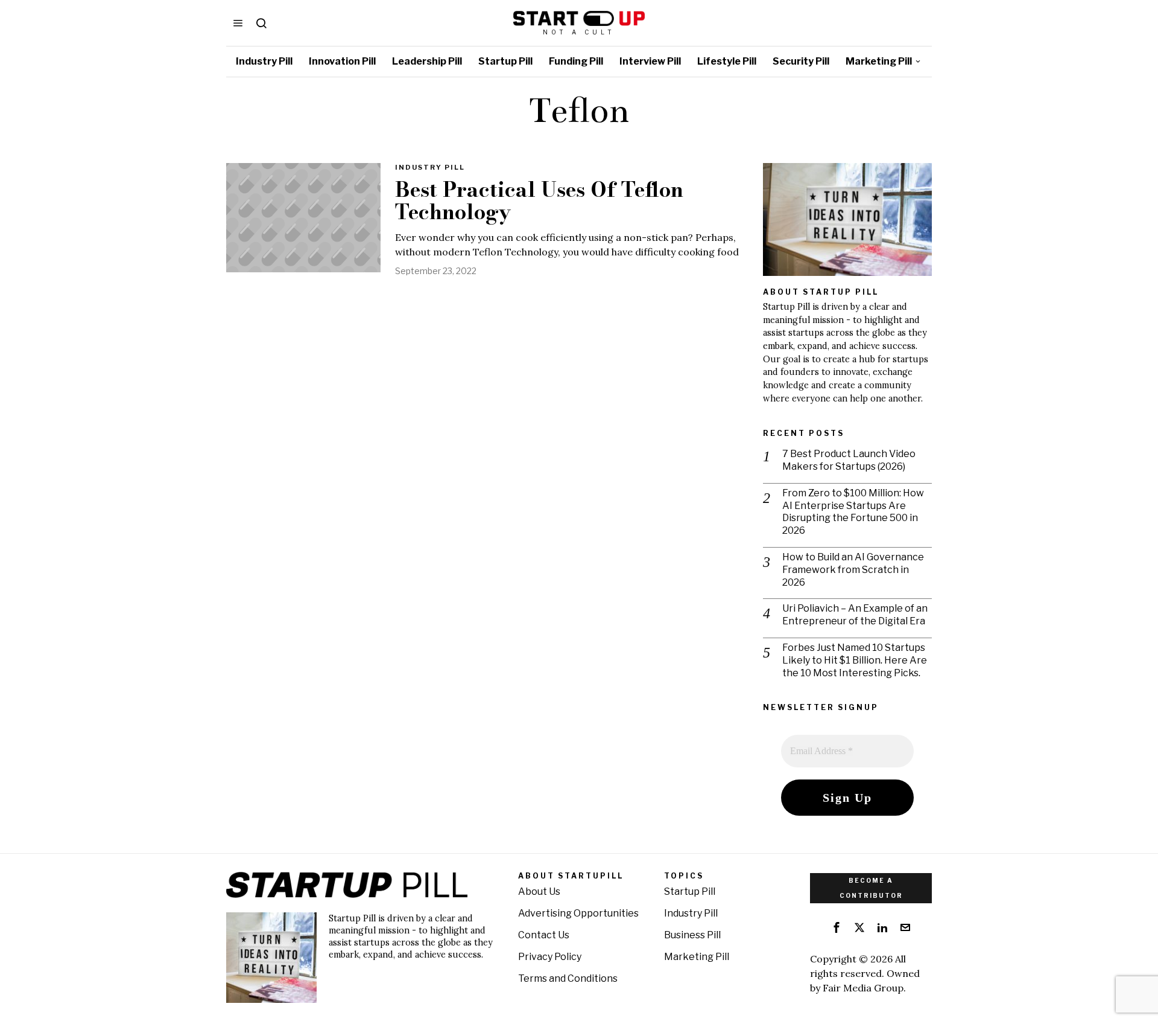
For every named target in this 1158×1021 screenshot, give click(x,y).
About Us (539, 891)
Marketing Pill (696, 956)
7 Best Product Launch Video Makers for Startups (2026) (849, 460)
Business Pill (692, 935)
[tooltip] (836, 927)
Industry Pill (430, 167)
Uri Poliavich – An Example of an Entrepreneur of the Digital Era (855, 615)
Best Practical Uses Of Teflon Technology (539, 201)
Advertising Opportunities (578, 913)
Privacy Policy (549, 956)
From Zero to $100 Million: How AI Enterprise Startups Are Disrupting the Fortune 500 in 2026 (853, 511)
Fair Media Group (863, 988)
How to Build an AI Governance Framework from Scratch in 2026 (853, 569)
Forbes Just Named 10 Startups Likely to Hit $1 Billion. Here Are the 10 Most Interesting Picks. (854, 660)
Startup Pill (689, 891)
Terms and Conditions (568, 978)
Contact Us (543, 935)
